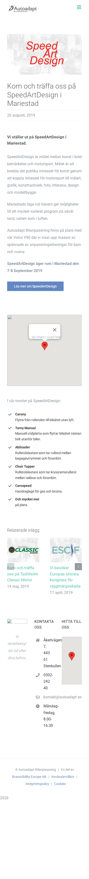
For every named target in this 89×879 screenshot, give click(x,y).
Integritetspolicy (37, 784)
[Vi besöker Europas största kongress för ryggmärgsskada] (66, 550)
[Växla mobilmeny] (79, 7)
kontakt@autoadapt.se (49, 697)
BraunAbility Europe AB (29, 777)
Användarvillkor (62, 777)
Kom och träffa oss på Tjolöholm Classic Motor (22, 573)
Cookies (60, 784)
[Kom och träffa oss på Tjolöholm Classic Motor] (23, 550)
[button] (45, 346)
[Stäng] (54, 329)
